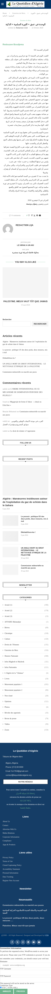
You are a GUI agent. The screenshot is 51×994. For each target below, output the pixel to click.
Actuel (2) (26, 611)
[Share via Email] (40, 215)
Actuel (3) (26, 616)
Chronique (26, 633)
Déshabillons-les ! (9, 358)
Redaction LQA (22, 28)
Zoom (26, 730)
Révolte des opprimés (26, 713)
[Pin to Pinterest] (37, 215)
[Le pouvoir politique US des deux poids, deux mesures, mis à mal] (10, 520)
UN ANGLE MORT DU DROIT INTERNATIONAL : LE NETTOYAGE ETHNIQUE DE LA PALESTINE (33, 551)
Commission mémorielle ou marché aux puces (20, 372)
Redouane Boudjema (13, 44)
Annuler (7, 991)
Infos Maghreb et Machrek (26, 662)
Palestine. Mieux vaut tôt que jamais (25, 301)
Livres (26, 679)
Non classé (26, 696)
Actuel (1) (26, 605)
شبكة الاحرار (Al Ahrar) (25, 793)
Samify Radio (25, 808)
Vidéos (26, 724)
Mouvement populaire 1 (26, 684)
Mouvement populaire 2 (26, 690)
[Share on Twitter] (34, 215)
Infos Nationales (26, 667)
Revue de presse (26, 719)
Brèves (26, 628)
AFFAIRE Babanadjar (26, 622)
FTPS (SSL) (13, 988)
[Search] (48, 4)
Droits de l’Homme (26, 645)
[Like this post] (29, 215)
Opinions (26, 701)
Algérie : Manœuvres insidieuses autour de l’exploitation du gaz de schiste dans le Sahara (25, 502)
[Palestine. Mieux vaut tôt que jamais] (25, 282)
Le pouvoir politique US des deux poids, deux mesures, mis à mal (34, 518)
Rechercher (7, 319)
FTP (4, 988)
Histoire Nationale (26, 656)
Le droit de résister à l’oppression (22, 431)
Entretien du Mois (18, 13)
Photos (26, 707)
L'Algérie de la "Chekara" (26, 673)
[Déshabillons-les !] (10, 536)
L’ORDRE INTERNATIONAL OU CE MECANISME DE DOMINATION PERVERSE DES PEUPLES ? (22, 392)
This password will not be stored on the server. (17, 979)
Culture (26, 639)
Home (5, 13)
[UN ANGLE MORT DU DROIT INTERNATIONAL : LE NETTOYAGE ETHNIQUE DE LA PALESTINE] (10, 552)
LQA (46, 935)
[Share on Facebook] (31, 215)
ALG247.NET (25, 801)
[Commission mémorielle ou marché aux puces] (10, 569)
